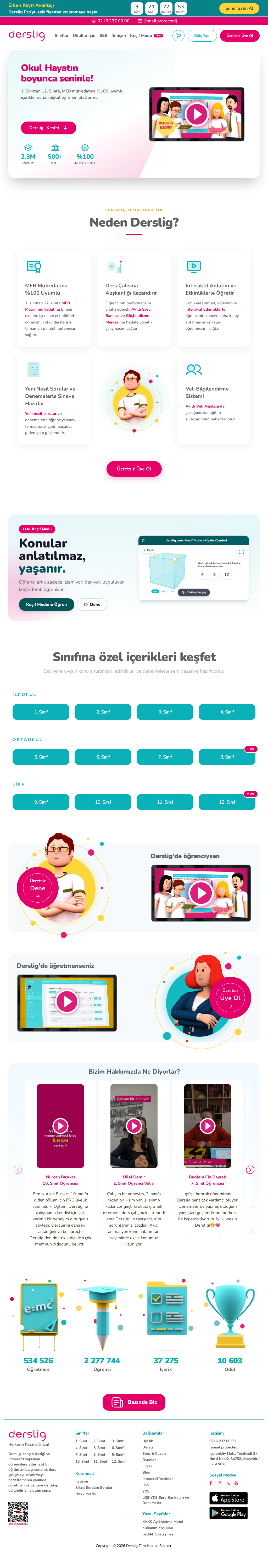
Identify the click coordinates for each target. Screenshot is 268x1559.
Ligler (147, 1466)
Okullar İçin (84, 36)
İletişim (118, 36)
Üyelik (147, 1441)
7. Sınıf (81, 1454)
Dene (95, 604)
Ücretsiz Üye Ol (240, 35)
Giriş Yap (202, 35)
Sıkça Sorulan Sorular (93, 1487)
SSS (103, 36)
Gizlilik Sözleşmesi (158, 1534)
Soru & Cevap (154, 1453)
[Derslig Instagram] (220, 1482)
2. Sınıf (99, 1441)
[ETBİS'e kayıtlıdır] (18, 1513)
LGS (145, 1485)
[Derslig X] (228, 1482)
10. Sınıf (82, 1461)
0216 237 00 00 (114, 21)
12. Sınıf (119, 1461)
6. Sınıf (118, 1447)
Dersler (148, 1447)
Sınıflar (62, 36)
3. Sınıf (118, 1441)
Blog (146, 1472)
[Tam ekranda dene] (241, 552)
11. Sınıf (100, 1461)
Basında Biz (142, 1402)
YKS (145, 1491)
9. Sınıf (118, 1454)
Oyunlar (149, 1459)
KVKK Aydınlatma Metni (162, 1521)
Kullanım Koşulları (157, 1527)
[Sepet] (178, 35)
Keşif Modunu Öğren (46, 604)
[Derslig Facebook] (212, 1482)
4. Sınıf (81, 1447)
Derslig (132, 1545)
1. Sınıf (81, 1441)
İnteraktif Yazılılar (157, 1478)
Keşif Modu (145, 36)
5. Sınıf (99, 1447)
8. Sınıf (99, 1454)
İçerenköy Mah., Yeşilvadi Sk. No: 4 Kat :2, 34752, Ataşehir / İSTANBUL (234, 1459)
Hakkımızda (85, 1493)
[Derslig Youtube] (236, 1482)
